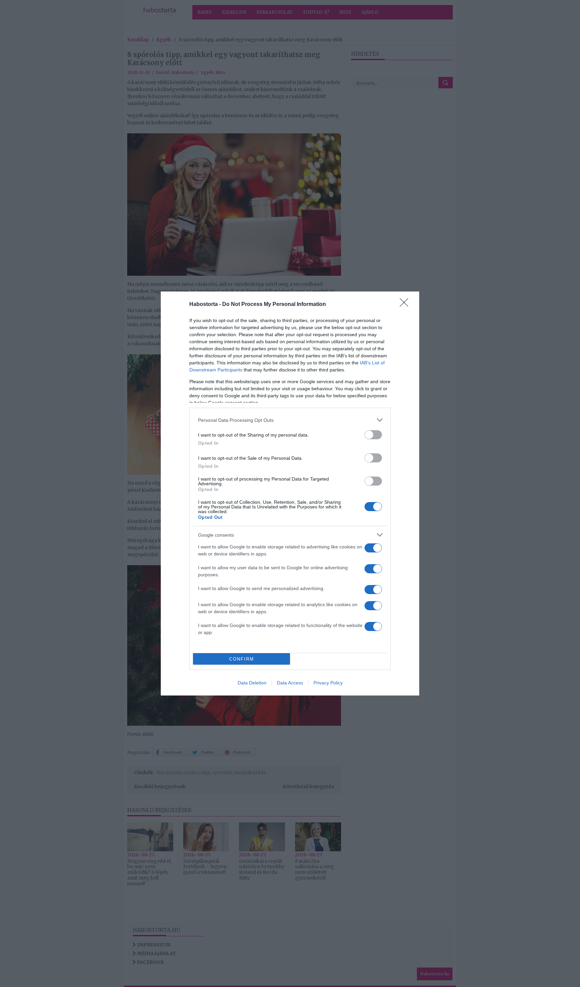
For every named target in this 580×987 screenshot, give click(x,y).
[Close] (406, 304)
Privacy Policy (328, 682)
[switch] (373, 434)
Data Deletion (252, 682)
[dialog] (290, 493)
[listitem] (290, 419)
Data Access (290, 682)
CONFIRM (241, 659)
